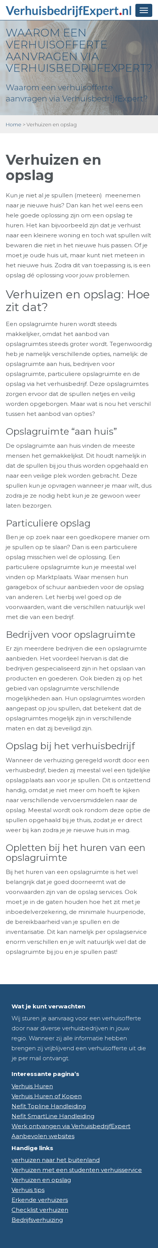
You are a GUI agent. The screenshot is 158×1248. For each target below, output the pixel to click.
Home (13, 124)
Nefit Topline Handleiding (49, 1106)
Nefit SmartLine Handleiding (53, 1116)
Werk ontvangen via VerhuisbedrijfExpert (71, 1126)
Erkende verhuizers (40, 1199)
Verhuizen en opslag (41, 1179)
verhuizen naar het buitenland (56, 1160)
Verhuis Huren (32, 1086)
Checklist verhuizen (40, 1209)
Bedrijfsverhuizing (37, 1219)
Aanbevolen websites (43, 1136)
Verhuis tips (28, 1189)
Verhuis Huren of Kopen (47, 1096)
